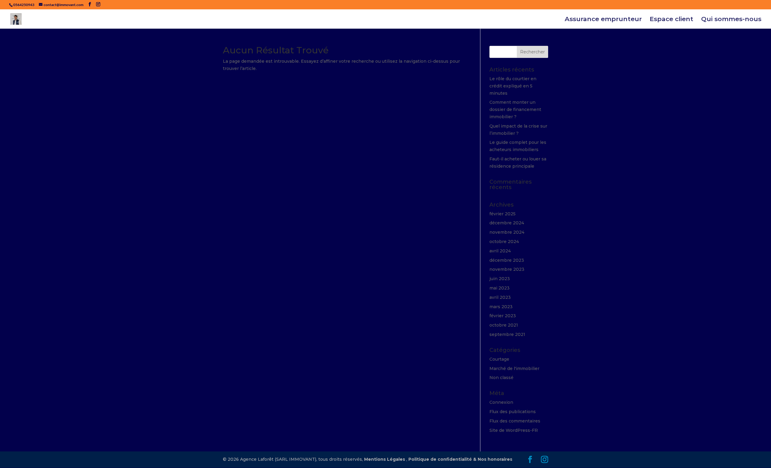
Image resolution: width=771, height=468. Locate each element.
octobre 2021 (503, 325)
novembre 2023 (506, 269)
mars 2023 (501, 306)
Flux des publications (512, 411)
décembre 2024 (506, 223)
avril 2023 (500, 297)
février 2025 (502, 214)
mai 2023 (499, 288)
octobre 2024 (504, 241)
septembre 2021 (507, 334)
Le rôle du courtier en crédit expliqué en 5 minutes (512, 86)
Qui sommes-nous (731, 20)
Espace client (671, 20)
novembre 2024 (506, 232)
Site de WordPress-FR (513, 430)
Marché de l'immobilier (514, 368)
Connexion (501, 402)
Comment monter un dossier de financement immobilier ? (515, 109)
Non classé (501, 377)
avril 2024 (500, 251)
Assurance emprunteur (603, 20)
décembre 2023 (506, 260)
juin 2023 (499, 278)
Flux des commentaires (514, 421)
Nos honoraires (495, 459)
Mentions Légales (384, 459)
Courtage (499, 359)
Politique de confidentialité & (443, 459)
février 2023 (502, 315)
